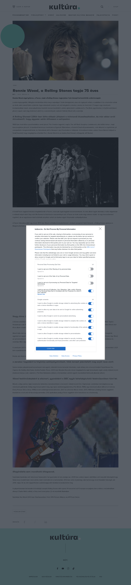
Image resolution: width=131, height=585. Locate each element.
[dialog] (65, 292)
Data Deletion (54, 356)
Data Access (65, 356)
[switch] (91, 269)
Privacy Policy (77, 356)
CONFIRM (51, 348)
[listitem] (65, 264)
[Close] (101, 229)
